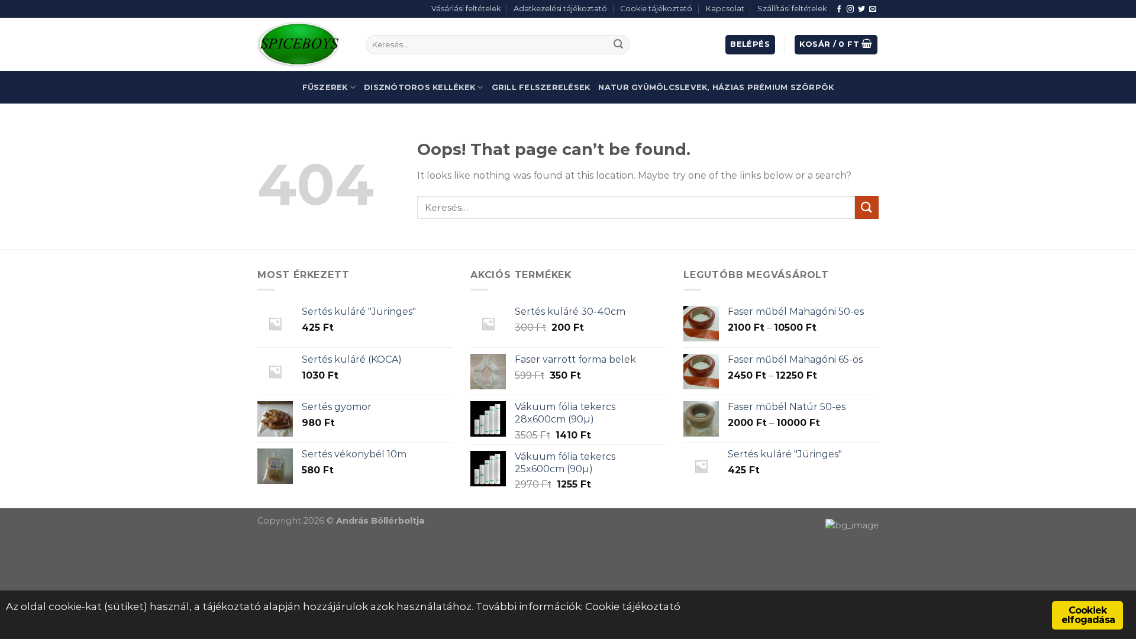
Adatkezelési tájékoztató (560, 8)
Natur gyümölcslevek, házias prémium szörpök (716, 87)
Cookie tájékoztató (656, 8)
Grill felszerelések (541, 87)
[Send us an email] (872, 9)
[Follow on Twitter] (861, 9)
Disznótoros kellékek (419, 87)
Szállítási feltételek (792, 8)
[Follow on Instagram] (850, 9)
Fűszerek (325, 87)
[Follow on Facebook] (839, 9)
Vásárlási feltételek (466, 8)
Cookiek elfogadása (1088, 615)
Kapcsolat (725, 8)
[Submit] (618, 45)
